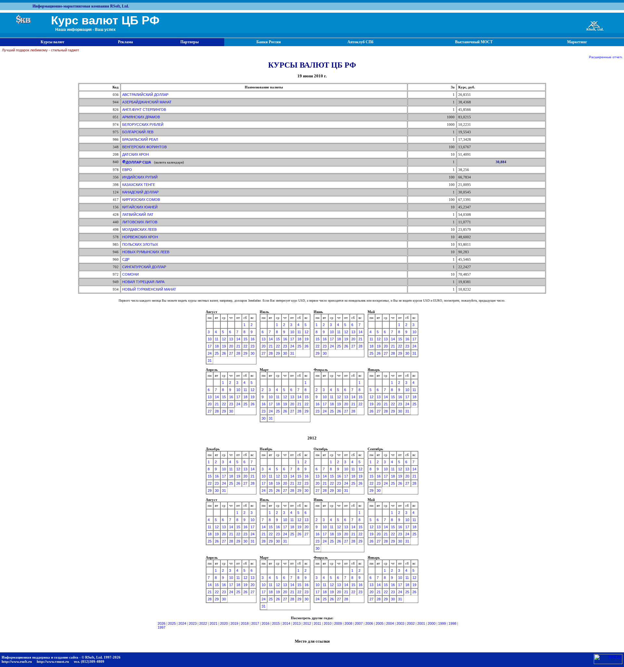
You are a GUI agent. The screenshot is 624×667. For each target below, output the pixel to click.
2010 (328, 623)
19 (224, 346)
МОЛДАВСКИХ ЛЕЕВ (139, 229)
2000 (432, 623)
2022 (203, 623)
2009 (338, 623)
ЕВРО (127, 170)
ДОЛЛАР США (138, 162)
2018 (245, 623)
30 (252, 353)
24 (210, 353)
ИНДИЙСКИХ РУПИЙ (140, 177)
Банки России (268, 42)
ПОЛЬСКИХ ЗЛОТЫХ (140, 244)
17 (210, 346)
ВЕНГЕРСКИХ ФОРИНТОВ (144, 147)
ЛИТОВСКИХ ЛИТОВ (139, 222)
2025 (172, 623)
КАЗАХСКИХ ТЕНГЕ (138, 185)
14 (238, 339)
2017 (255, 623)
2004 (390, 623)
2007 (359, 623)
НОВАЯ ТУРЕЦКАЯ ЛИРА (143, 282)
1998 (452, 623)
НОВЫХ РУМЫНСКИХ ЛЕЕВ (145, 252)
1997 (161, 627)
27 (231, 353)
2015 (276, 623)
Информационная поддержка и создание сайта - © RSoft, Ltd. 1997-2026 (61, 657)
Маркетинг (577, 42)
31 (210, 360)
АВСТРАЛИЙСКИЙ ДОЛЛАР (145, 95)
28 (238, 353)
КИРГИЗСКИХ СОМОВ (141, 200)
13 (231, 339)
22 (245, 346)
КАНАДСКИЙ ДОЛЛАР (140, 192)
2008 (348, 623)
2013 (297, 623)
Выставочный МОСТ (474, 42)
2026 (161, 623)
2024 (182, 623)
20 (231, 346)
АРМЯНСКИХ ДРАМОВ (141, 117)
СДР (125, 259)
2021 (213, 623)
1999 (442, 623)
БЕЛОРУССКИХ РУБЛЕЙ (142, 124)
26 (224, 353)
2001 (421, 623)
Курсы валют (52, 42)
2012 (307, 623)
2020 (224, 623)
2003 (400, 623)
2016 (265, 623)
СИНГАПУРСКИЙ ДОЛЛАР (144, 267)
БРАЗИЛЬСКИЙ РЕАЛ (140, 139)
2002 (411, 623)
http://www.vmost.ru (53, 661)
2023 (193, 623)
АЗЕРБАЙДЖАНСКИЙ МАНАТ (147, 102)
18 (217, 346)
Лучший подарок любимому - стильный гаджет (40, 50)
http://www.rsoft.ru (17, 661)
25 (217, 353)
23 (252, 346)
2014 (286, 623)
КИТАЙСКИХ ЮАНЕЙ (140, 207)
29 (245, 353)
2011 (317, 623)
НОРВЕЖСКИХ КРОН (140, 237)
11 (216, 339)
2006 (369, 623)
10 (210, 339)
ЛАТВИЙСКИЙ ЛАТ (137, 214)
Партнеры (189, 42)
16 (252, 339)
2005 (380, 623)
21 (238, 346)
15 (245, 339)
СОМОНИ (130, 274)
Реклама (125, 42)
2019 (234, 623)
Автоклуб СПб (360, 42)
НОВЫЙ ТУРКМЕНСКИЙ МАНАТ (149, 289)
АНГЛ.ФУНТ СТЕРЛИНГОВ (144, 109)
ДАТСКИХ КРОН (135, 154)
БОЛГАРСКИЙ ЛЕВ (137, 132)
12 (224, 339)
